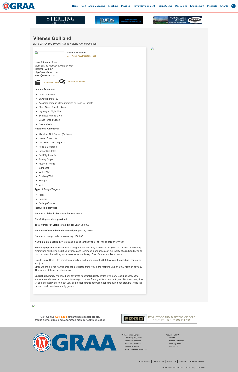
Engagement (197, 6)
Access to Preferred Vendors (136, 349)
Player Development (144, 6)
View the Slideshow (76, 81)
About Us (172, 337)
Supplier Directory (132, 346)
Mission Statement (176, 340)
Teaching (113, 6)
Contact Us (173, 346)
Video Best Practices (133, 343)
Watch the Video (51, 82)
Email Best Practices (133, 340)
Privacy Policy (144, 361)
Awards (224, 6)
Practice (125, 6)
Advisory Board (175, 343)
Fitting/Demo (165, 6)
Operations (181, 6)
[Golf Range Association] (18, 6)
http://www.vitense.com (46, 72)
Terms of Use (158, 361)
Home (75, 6)
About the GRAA (172, 334)
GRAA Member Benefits (130, 334)
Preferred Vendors (197, 361)
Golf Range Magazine (93, 6)
